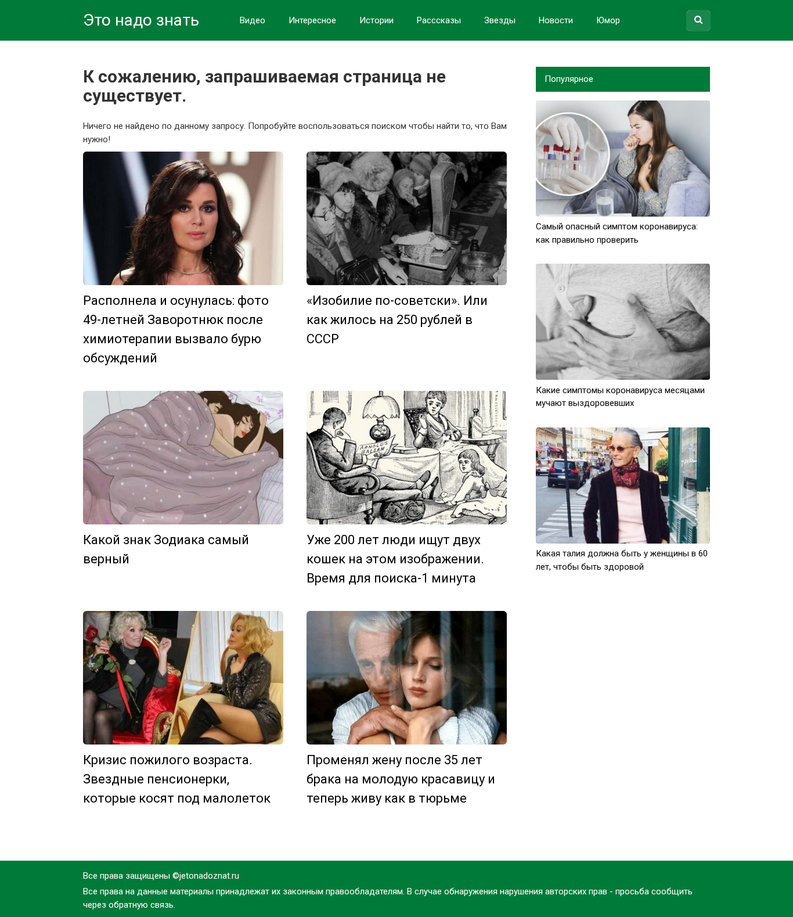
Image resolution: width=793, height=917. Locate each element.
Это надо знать (141, 20)
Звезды (500, 20)
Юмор (608, 20)
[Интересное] (183, 218)
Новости (556, 20)
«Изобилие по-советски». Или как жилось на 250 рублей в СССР (397, 319)
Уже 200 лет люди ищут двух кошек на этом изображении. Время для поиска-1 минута (395, 559)
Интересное (312, 20)
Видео (252, 20)
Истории (376, 20)
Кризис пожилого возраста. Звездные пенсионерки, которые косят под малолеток (177, 779)
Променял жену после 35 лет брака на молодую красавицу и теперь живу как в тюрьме (401, 779)
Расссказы (439, 20)
